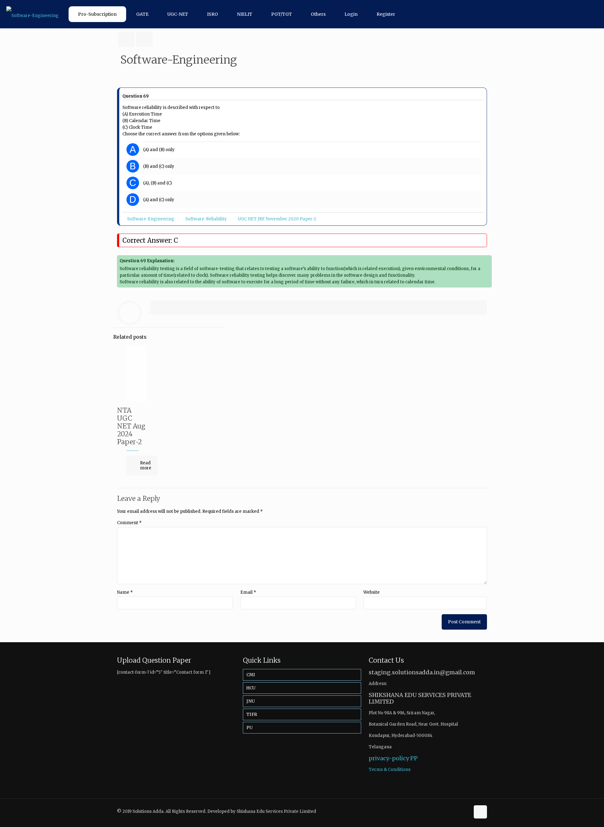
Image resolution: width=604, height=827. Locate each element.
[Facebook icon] (458, 811)
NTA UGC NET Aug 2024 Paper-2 (131, 426)
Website (371, 592)
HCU (250, 688)
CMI (250, 674)
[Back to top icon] (480, 812)
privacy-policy (389, 758)
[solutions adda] (32, 14)
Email (248, 592)
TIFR (251, 714)
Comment (129, 522)
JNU (250, 701)
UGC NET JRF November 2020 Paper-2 (277, 219)
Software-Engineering (150, 219)
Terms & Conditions (390, 769)
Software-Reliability (206, 219)
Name (125, 592)
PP (414, 758)
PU (249, 727)
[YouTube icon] (465, 811)
